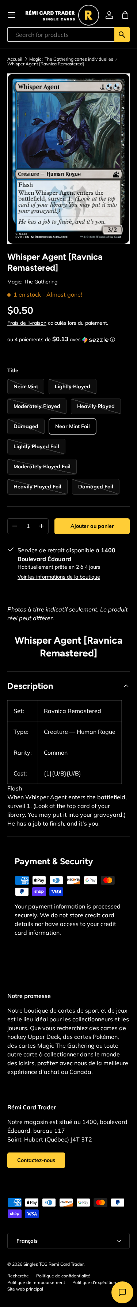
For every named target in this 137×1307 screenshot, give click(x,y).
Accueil (14, 59)
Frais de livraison (26, 323)
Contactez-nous (36, 1160)
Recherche (18, 1276)
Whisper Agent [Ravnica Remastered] (45, 64)
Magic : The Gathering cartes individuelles (71, 59)
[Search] (122, 34)
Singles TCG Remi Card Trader (53, 1264)
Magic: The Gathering (32, 281)
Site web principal (25, 1289)
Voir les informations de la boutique (59, 577)
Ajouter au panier (92, 526)
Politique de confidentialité (63, 1276)
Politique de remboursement (36, 1282)
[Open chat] (122, 1292)
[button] (125, 15)
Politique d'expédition (94, 1282)
